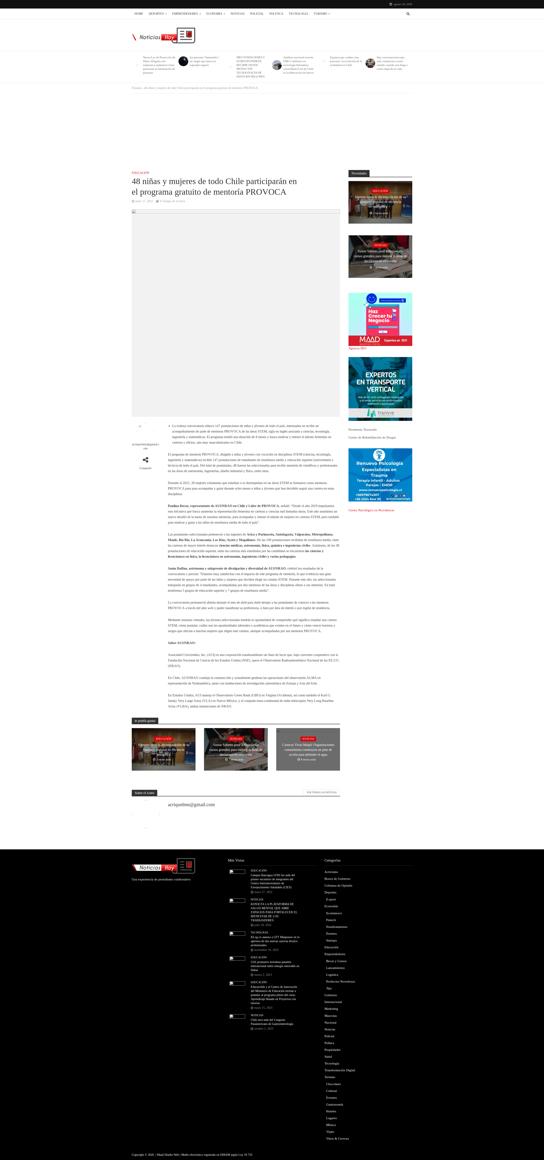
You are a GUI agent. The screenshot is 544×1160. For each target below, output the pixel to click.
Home (139, 13)
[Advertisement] (272, 131)
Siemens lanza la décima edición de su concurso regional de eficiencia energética (163, 749)
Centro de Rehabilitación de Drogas (372, 437)
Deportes (156, 13)
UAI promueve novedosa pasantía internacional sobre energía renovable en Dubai (275, 966)
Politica (276, 13)
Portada (136, 88)
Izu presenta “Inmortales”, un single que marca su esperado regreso (205, 61)
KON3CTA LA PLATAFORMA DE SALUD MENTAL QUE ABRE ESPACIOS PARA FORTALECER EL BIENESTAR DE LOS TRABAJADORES (274, 912)
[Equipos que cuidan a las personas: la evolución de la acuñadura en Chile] (323, 61)
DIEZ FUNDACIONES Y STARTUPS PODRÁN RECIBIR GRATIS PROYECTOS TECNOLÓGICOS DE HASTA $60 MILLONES (251, 67)
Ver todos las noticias (322, 792)
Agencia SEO (357, 348)
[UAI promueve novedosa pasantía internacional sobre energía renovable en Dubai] (237, 962)
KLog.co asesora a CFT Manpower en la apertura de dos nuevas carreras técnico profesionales (275, 941)
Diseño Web (171, 1154)
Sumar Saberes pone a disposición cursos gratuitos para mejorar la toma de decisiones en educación (235, 749)
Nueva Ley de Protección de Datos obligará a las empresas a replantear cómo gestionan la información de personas (159, 65)
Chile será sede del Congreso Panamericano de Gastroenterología (272, 1022)
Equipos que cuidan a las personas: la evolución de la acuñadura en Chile (346, 61)
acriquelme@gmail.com (145, 446)
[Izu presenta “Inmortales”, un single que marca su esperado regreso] (183, 61)
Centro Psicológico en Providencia (371, 510)
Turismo (320, 13)
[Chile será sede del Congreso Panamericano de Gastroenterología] (237, 1019)
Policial (257, 13)
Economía (214, 13)
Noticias (238, 13)
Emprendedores (185, 13)
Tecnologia (298, 13)
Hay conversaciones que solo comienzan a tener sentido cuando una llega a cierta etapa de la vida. (392, 63)
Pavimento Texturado (362, 429)
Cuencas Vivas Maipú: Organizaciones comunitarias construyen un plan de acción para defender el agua (308, 749)
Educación (140, 172)
